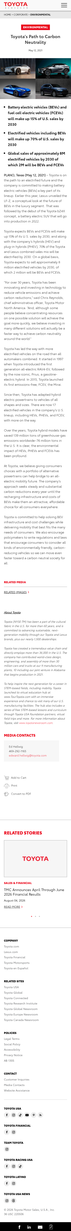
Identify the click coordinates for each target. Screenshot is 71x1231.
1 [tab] (32, 915)
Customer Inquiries (16, 1079)
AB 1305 (9, 1060)
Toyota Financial (14, 957)
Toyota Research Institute (20, 1003)
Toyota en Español (16, 968)
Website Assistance (17, 1090)
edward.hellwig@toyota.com (28, 755)
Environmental (40, 14)
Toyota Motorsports (17, 963)
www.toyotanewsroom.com (35, 723)
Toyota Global (13, 992)
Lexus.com (11, 952)
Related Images (15, 592)
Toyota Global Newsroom (21, 1009)
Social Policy (12, 1044)
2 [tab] (35, 915)
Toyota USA (11, 987)
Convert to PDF (21, 794)
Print (14, 785)
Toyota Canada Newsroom (21, 1020)
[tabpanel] (35, 876)
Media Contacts (14, 1085)
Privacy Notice (13, 1055)
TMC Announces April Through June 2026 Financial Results (34, 891)
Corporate (21, 14)
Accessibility (12, 1049)
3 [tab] (39, 915)
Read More (12, 907)
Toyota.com (11, 946)
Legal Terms (12, 1039)
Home (7, 14)
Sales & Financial (18, 883)
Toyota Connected (16, 998)
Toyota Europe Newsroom (21, 1014)
